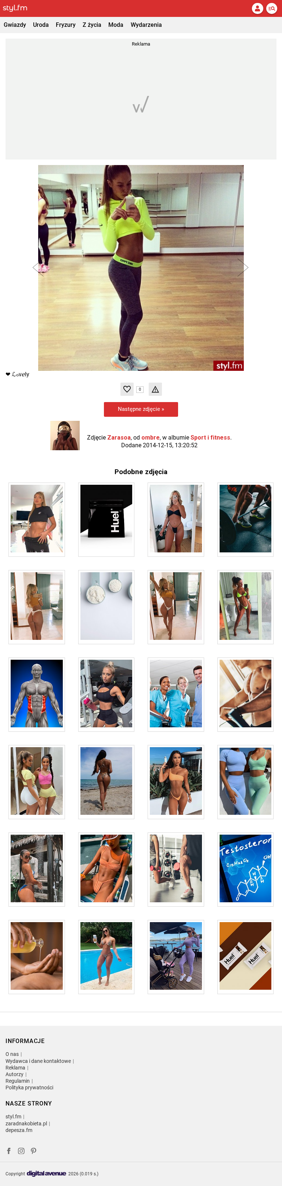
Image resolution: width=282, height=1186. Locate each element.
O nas (12, 1054)
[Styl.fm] (19, 8)
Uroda (41, 24)
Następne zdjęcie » (141, 409)
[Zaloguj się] (257, 8)
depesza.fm (19, 1130)
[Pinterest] (34, 1152)
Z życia (92, 24)
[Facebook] (9, 1152)
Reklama (15, 1068)
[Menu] (271, 8)
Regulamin (18, 1081)
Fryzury (66, 24)
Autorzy (15, 1074)
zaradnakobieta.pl (26, 1123)
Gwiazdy (15, 24)
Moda (115, 24)
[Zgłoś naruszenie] (155, 389)
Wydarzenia (146, 24)
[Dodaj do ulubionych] (127, 389)
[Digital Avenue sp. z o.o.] (46, 1174)
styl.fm (13, 1116)
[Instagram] (21, 1152)
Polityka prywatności (29, 1087)
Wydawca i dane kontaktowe (38, 1061)
